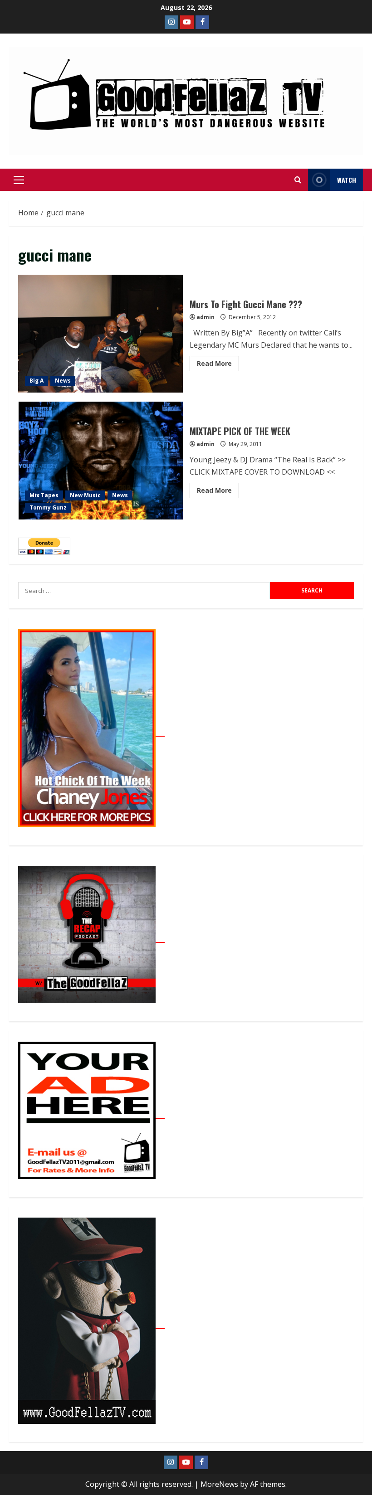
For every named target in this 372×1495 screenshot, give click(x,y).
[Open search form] (297, 180)
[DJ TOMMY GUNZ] (187, 22)
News (63, 380)
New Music (85, 495)
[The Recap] (91, 937)
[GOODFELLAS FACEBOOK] (202, 22)
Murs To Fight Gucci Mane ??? (100, 334)
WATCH (346, 179)
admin (205, 317)
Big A (36, 380)
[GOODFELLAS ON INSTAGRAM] (171, 22)
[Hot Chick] (91, 731)
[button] (19, 179)
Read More (218, 362)
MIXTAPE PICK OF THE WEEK (100, 460)
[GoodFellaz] (91, 1323)
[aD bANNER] (91, 1113)
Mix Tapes (44, 495)
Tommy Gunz (48, 507)
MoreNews (219, 1484)
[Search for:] (144, 590)
